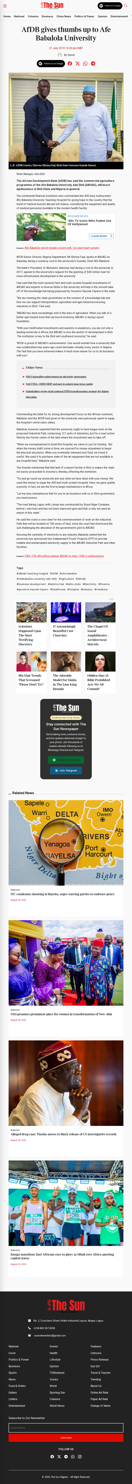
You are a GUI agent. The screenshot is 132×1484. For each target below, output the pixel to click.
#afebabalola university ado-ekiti (36, 579)
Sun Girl (95, 1366)
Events (54, 1346)
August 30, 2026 (18, 900)
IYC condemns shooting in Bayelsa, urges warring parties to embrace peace (62, 894)
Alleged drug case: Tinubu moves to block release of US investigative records (64, 1134)
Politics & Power (84, 16)
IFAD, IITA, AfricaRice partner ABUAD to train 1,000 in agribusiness (64, 556)
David (71, 55)
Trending (96, 1379)
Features (96, 1346)
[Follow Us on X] (59, 1457)
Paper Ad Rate (99, 1399)
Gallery (13, 1392)
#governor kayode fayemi (32, 589)
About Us (96, 1386)
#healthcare (57, 589)
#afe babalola (68, 573)
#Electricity (89, 584)
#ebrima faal (56, 584)
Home (7, 16)
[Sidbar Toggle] (5, 6)
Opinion (102, 16)
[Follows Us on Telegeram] (93, 63)
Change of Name (101, 1405)
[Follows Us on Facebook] (70, 63)
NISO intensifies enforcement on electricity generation (56, 377)
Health (53, 1353)
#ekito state (73, 584)
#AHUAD (81, 579)
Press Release (100, 1359)
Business (47, 16)
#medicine (101, 589)
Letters (13, 1399)
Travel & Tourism (101, 1372)
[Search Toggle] (126, 5)
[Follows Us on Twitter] (77, 63)
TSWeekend (57, 1372)
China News (64, 16)
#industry (86, 589)
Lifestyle (55, 1359)
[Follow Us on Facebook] (52, 1457)
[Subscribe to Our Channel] (66, 1457)
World (53, 1386)
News (12, 1379)
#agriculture (66, 579)
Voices (54, 1379)
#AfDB (54, 573)
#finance (104, 584)
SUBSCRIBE (66, 1438)
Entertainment (119, 16)
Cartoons (96, 1353)
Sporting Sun (57, 1392)
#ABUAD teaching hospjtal (32, 573)
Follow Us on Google (112, 6)
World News (57, 1405)
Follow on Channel (68, 759)
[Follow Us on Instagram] (79, 1457)
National (19, 16)
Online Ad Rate (99, 1392)
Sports (13, 1372)
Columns (33, 16)
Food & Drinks (17, 1386)
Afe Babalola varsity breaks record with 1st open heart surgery (62, 247)
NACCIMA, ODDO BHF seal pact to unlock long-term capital (59, 384)
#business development (31, 584)
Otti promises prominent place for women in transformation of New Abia (61, 1014)
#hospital (73, 589)
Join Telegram (68, 770)
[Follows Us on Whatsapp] (85, 63)
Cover (12, 1353)
